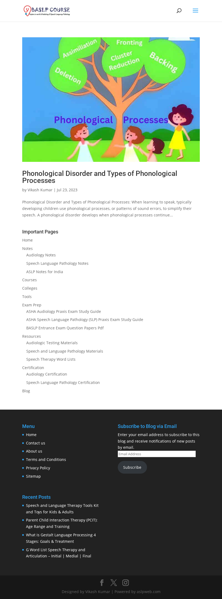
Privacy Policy (38, 467)
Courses (29, 279)
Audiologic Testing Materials (52, 342)
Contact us (35, 443)
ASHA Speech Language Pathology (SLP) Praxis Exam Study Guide (84, 319)
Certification (33, 367)
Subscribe (132, 467)
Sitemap (33, 476)
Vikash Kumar (40, 189)
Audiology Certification (46, 374)
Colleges (29, 288)
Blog (26, 390)
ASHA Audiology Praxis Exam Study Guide (63, 311)
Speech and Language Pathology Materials (64, 351)
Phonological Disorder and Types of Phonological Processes (99, 177)
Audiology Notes (41, 254)
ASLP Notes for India (44, 271)
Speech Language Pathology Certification (63, 382)
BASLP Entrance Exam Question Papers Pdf (65, 327)
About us (34, 451)
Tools (27, 296)
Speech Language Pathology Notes (57, 263)
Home (27, 240)
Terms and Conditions (46, 459)
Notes (27, 248)
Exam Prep (31, 304)
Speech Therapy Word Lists (51, 359)
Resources (31, 336)
